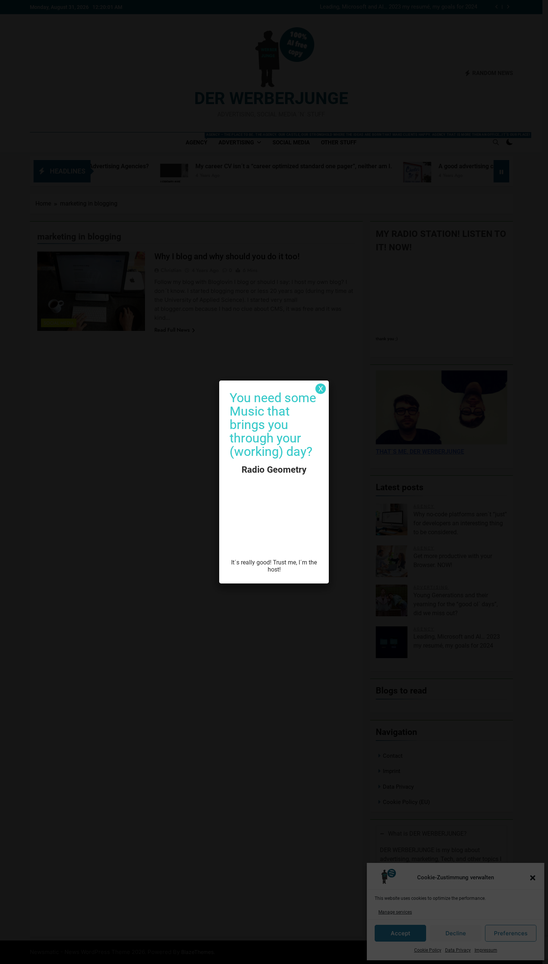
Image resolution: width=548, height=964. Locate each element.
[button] (532, 878)
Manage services (395, 912)
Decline (455, 933)
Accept (400, 933)
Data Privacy (458, 950)
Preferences (510, 933)
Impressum (486, 950)
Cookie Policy (427, 950)
